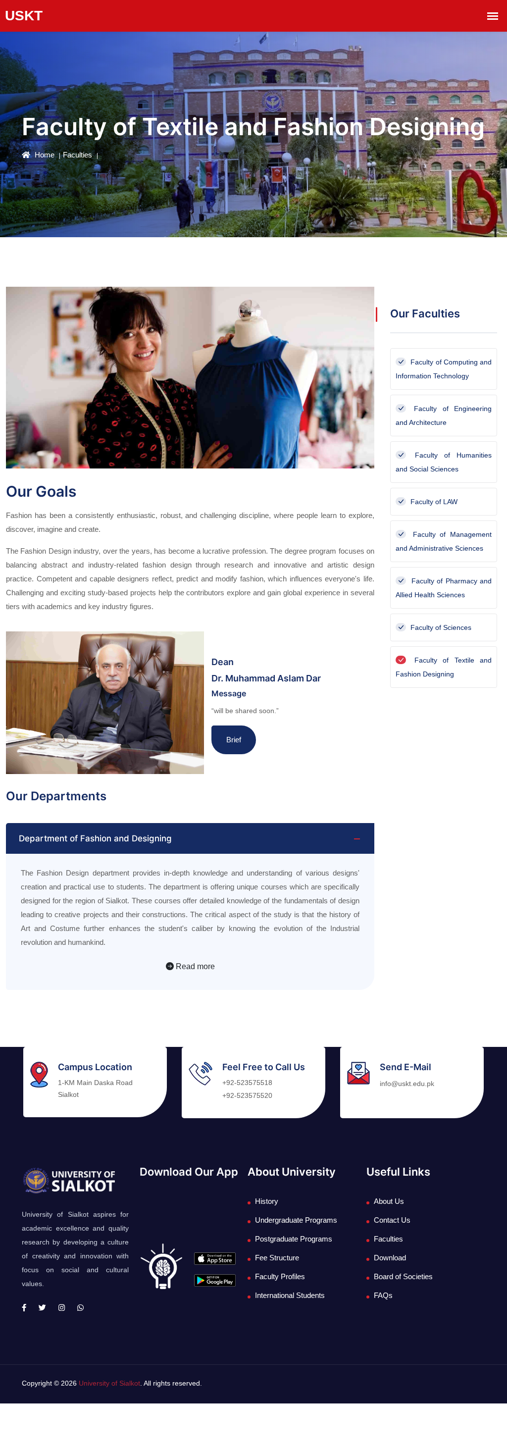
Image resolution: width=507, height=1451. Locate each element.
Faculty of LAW (432, 502)
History (266, 1201)
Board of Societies (403, 1276)
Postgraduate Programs (293, 1239)
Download (390, 1257)
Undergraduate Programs (296, 1220)
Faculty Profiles (280, 1276)
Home (43, 155)
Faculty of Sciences (439, 627)
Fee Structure (277, 1257)
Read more (194, 966)
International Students (290, 1295)
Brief (233, 739)
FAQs (383, 1295)
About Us (389, 1201)
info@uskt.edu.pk (407, 1084)
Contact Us (392, 1220)
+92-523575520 (247, 1095)
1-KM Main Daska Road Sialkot (95, 1088)
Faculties (77, 155)
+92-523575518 (247, 1083)
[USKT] (68, 1180)
